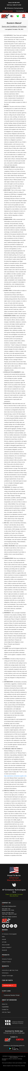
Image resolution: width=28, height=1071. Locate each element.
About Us (4, 1004)
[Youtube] (7, 926)
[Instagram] (11, 926)
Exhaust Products (6, 961)
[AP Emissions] (14, 1022)
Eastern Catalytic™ (6, 947)
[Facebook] (3, 926)
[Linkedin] (15, 926)
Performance (5, 972)
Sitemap (23, 1065)
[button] (24, 15)
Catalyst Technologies (7, 975)
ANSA (3, 936)
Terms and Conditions (7, 1062)
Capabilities (5, 1006)
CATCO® (4, 942)
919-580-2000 (16, 2)
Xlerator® (4, 950)
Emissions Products (7, 959)
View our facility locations (9, 916)
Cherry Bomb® (5, 944)
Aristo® (4, 939)
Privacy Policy (17, 1065)
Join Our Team (6, 1012)
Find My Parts (20, 11)
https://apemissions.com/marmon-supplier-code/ (15, 776)
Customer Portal (7, 11)
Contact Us (5, 1009)
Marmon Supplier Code (8, 1065)
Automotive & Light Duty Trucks (10, 970)
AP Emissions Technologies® (9, 934)
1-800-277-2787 (16, 5)
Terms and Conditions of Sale (19, 1062)
